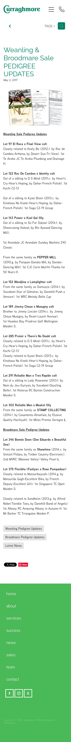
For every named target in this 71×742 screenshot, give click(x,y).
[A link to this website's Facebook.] (9, 693)
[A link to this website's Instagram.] (19, 693)
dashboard (29, 720)
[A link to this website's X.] (28, 693)
